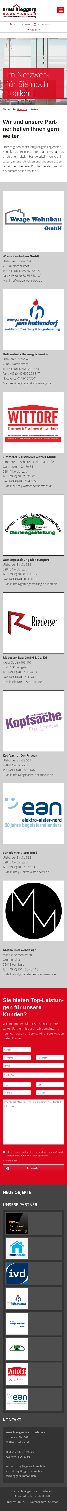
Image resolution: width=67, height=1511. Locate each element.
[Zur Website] (33, 221)
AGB (25, 1502)
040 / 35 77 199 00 (21, 24)
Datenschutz (38, 1502)
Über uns (22, 109)
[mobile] (60, 10)
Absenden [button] (33, 1168)
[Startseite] (19, 11)
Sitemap (53, 1502)
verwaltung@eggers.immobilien (25, 1471)
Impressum (14, 1502)
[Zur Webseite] (33, 422)
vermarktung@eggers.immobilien (26, 1466)
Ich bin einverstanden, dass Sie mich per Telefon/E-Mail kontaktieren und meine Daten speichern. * (35, 1153)
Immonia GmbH (40, 1496)
